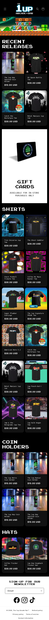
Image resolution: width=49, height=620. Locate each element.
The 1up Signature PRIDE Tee (36, 314)
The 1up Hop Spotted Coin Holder (10, 79)
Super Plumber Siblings (10, 314)
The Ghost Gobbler (36, 240)
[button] (5, 9)
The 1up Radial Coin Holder (34, 479)
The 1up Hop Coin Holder (12, 515)
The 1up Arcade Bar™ (21, 610)
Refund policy (37, 610)
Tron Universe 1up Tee (12, 241)
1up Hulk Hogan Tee (34, 424)
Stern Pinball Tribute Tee (10, 278)
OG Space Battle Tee (35, 78)
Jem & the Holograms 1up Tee (12, 424)
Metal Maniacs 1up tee (36, 117)
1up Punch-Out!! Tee (35, 387)
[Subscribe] (41, 591)
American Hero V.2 (12, 350)
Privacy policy (18, 614)
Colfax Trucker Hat (11, 564)
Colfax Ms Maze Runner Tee (34, 278)
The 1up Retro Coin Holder (10, 479)
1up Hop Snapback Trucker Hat (35, 564)
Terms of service (32, 614)
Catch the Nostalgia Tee (10, 117)
